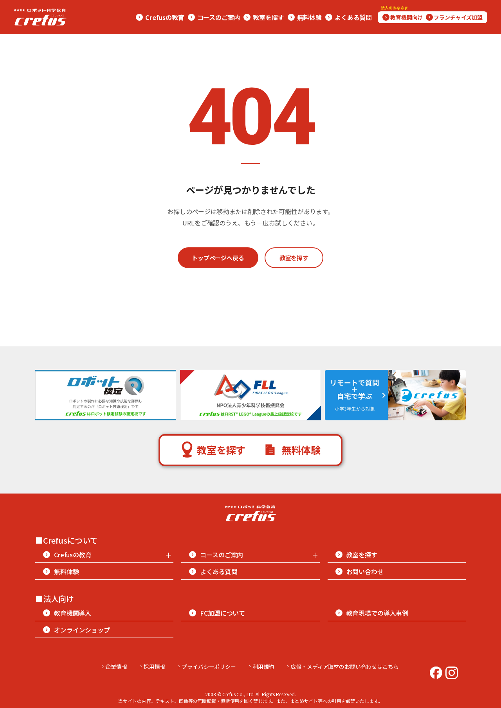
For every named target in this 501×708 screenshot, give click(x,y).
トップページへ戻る (218, 258)
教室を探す (293, 258)
